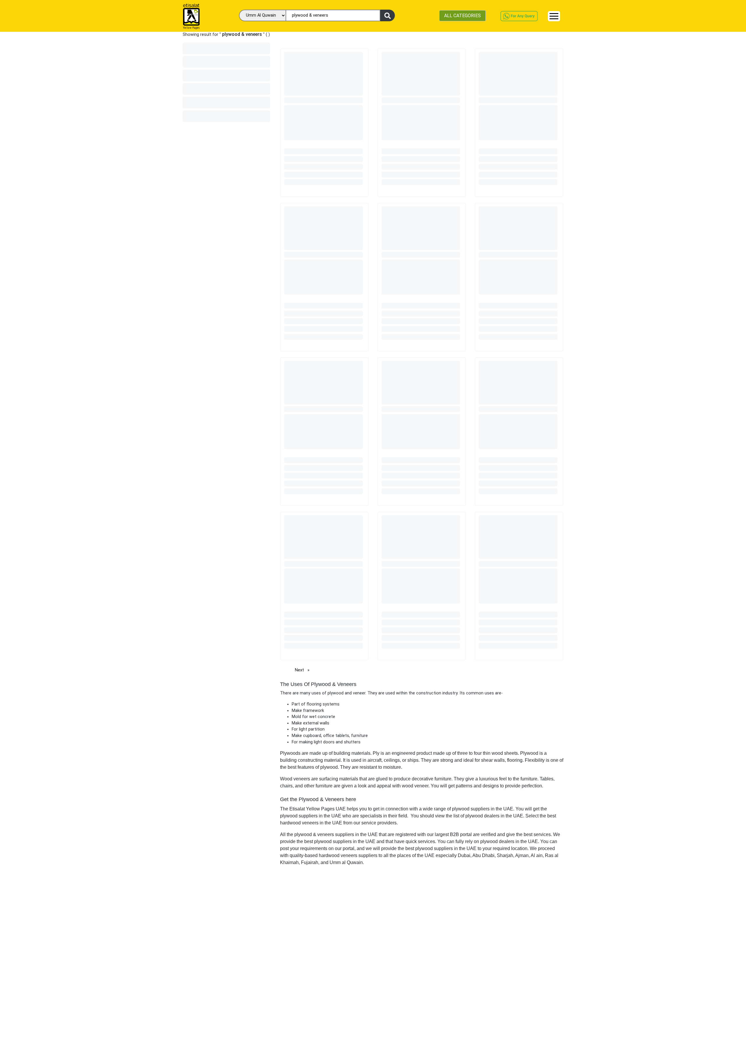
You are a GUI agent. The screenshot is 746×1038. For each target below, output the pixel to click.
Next (303, 670)
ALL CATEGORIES (462, 15)
